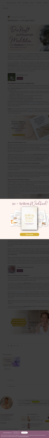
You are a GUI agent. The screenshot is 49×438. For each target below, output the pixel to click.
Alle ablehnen (16, 432)
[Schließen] (48, 432)
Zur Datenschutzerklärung (23, 436)
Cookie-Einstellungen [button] (7, 432)
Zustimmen (24, 432)
